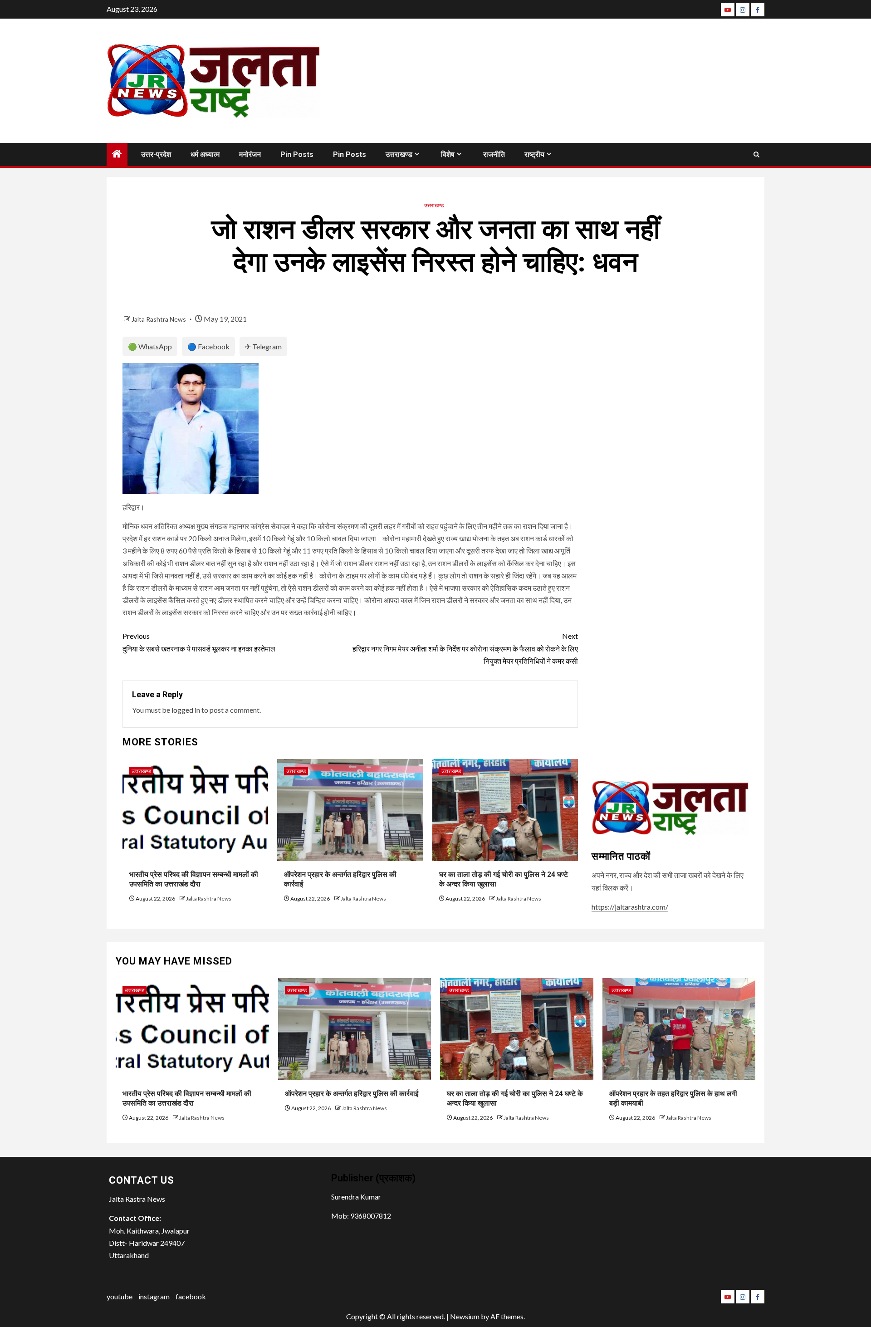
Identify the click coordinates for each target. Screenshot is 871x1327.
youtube (119, 1296)
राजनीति (494, 154)
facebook (191, 1296)
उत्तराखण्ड (399, 154)
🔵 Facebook (208, 346)
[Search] (756, 154)
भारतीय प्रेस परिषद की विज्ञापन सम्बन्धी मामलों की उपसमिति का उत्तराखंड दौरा (193, 879)
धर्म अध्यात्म (205, 154)
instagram (154, 1296)
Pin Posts (296, 154)
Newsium (465, 1316)
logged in (185, 709)
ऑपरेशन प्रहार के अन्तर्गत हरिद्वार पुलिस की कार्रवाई (351, 1093)
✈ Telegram (263, 346)
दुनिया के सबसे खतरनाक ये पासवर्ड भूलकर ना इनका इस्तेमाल (198, 642)
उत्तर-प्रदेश (156, 154)
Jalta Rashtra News (159, 319)
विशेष (448, 154)
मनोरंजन (250, 154)
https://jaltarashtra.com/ (630, 906)
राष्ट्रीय (534, 154)
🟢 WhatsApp (150, 346)
